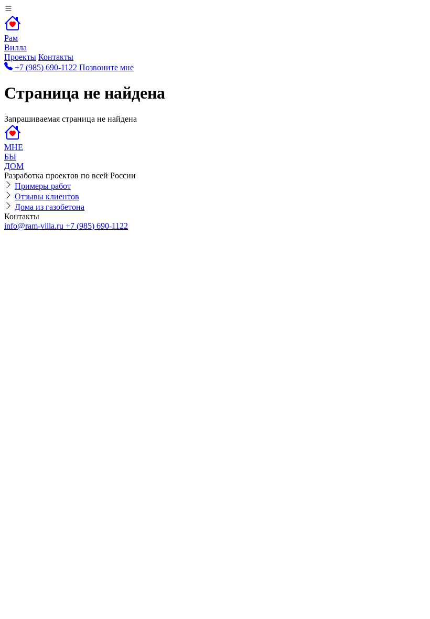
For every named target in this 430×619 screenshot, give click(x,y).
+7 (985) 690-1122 (97, 225)
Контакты (55, 56)
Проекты (20, 56)
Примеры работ (43, 186)
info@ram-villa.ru (35, 225)
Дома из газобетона (49, 206)
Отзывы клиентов (47, 196)
